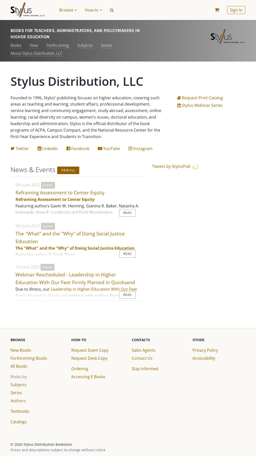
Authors (18, 400)
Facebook (77, 148)
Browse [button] (66, 10)
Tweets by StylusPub (172, 166)
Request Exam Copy (89, 350)
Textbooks (20, 411)
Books (15, 45)
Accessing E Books (88, 376)
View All (68, 170)
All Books (19, 366)
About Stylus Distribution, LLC (36, 53)
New (34, 45)
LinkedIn (48, 148)
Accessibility (203, 358)
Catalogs (18, 421)
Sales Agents (144, 350)
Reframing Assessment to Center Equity (60, 192)
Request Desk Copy (89, 358)
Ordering (79, 368)
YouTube (109, 148)
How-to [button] (92, 10)
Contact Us (142, 358)
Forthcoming (57, 45)
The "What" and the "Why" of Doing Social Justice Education (75, 248)
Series (106, 45)
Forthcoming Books (28, 358)
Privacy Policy (205, 350)
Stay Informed (145, 368)
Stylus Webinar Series (202, 105)
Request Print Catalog (200, 98)
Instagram (140, 148)
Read (127, 213)
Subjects (84, 45)
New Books (20, 350)
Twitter (19, 148)
